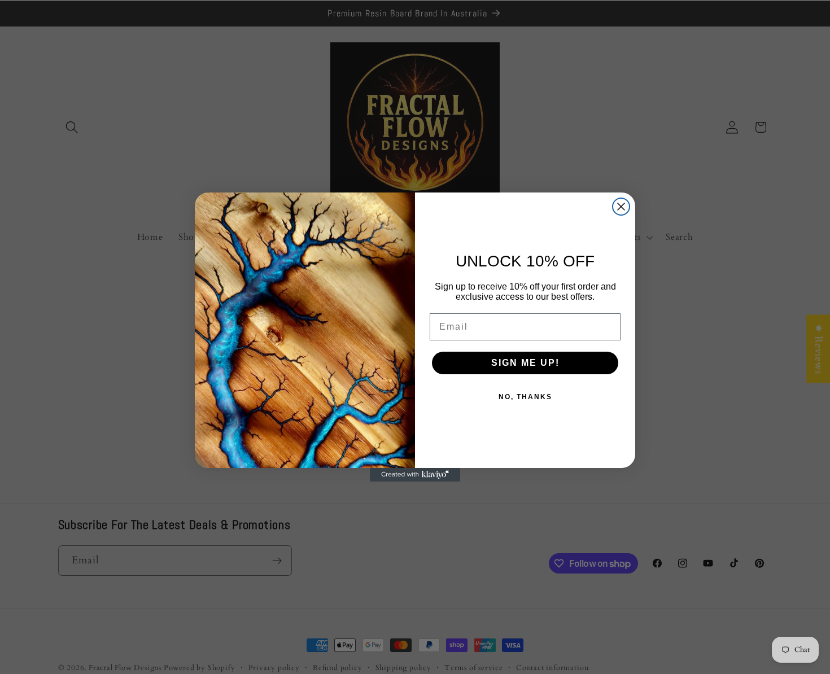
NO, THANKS (525, 397)
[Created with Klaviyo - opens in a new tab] (415, 475)
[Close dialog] (621, 206)
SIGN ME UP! (525, 362)
